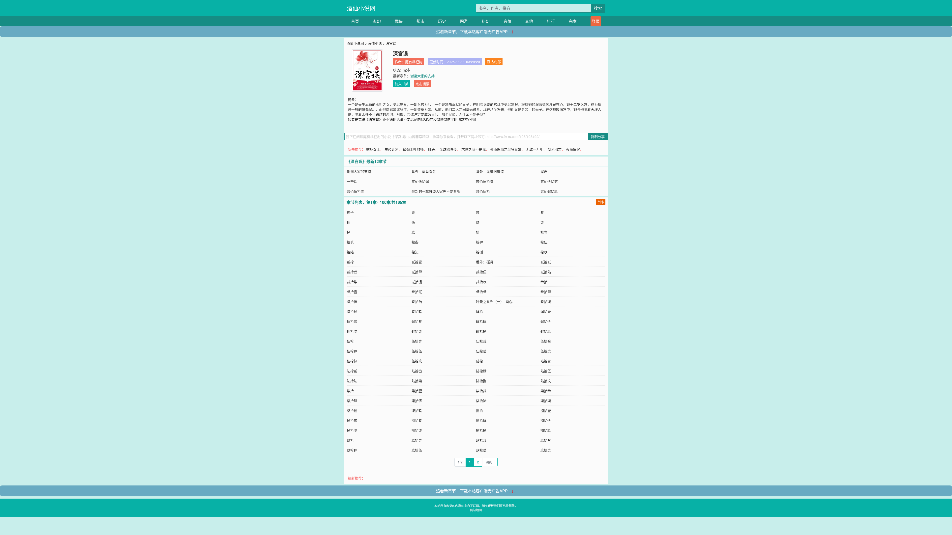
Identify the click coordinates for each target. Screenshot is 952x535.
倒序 (600, 201)
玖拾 (350, 440)
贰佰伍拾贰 (549, 181)
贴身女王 (373, 149)
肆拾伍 (545, 321)
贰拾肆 (417, 271)
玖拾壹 (417, 440)
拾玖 (543, 251)
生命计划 (391, 149)
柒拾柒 (545, 400)
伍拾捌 (352, 360)
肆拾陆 (352, 331)
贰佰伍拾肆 (420, 181)
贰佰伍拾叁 (484, 181)
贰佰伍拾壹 (355, 191)
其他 (529, 21)
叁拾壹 (352, 291)
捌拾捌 (481, 430)
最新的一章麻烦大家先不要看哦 (436, 191)
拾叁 (415, 242)
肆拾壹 (545, 311)
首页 (355, 21)
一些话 (352, 181)
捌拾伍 (545, 420)
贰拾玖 (481, 281)
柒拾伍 (417, 400)
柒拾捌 (352, 410)
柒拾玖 (417, 410)
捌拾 (479, 410)
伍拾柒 (545, 350)
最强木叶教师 (413, 149)
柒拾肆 (352, 400)
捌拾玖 (545, 430)
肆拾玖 (545, 331)
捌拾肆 (481, 420)
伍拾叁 (545, 341)
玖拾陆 (481, 450)
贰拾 (350, 261)
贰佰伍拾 (483, 191)
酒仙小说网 (361, 8)
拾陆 (350, 251)
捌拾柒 (417, 430)
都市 (420, 21)
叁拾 (543, 281)
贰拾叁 (352, 271)
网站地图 (476, 510)
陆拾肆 (481, 370)
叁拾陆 (417, 301)
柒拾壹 (417, 390)
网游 (464, 21)
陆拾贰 (352, 370)
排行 (551, 21)
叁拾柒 (545, 301)
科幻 (486, 21)
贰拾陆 (545, 271)
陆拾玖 (545, 380)
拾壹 (543, 232)
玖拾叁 (545, 440)
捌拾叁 (417, 420)
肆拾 (479, 311)
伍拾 (350, 341)
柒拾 (350, 390)
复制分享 (598, 136)
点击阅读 (422, 83)
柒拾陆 (481, 400)
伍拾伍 (417, 350)
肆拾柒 (417, 331)
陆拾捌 (481, 380)
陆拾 (479, 360)
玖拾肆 (352, 450)
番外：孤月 (484, 261)
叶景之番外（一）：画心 (494, 301)
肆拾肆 (481, 321)
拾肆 (479, 242)
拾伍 (543, 242)
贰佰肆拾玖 (549, 191)
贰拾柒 (352, 281)
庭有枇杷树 (413, 61)
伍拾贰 (481, 341)
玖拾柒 (545, 450)
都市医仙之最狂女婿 (505, 149)
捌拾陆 (352, 430)
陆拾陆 (352, 380)
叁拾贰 (417, 291)
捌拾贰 (352, 420)
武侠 (399, 21)
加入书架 (402, 83)
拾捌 (479, 251)
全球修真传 (448, 149)
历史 (442, 21)
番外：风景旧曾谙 (490, 171)
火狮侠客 (573, 149)
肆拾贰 (352, 321)
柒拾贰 (481, 390)
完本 (573, 21)
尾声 (543, 171)
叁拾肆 (545, 291)
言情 (507, 21)
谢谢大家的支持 (422, 75)
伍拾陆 (481, 350)
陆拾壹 (545, 360)
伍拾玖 (417, 360)
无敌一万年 (534, 149)
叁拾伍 (352, 301)
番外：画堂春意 (424, 171)
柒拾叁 (545, 390)
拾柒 (415, 251)
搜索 (598, 8)
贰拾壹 (417, 261)
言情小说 (375, 43)
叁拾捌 (352, 311)
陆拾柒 (417, 380)
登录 (596, 21)
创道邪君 (555, 149)
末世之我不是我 (473, 149)
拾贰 (350, 242)
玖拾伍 (417, 450)
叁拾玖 (417, 311)
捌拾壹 (545, 410)
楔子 (350, 212)
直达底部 (494, 61)
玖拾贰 (481, 440)
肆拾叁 (417, 321)
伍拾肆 (352, 350)
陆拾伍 (545, 370)
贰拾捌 (417, 281)
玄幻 (377, 21)
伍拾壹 (417, 341)
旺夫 (431, 149)
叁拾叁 (481, 291)
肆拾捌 (481, 331)
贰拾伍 (481, 271)
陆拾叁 (417, 370)
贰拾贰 (545, 261)
